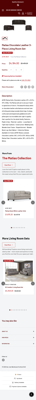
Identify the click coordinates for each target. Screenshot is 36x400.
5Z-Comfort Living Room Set (14, 287)
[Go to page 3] (14, 227)
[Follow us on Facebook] (3, 360)
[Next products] (33, 202)
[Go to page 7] (21, 227)
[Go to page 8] (22, 227)
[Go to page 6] (19, 227)
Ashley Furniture (10, 284)
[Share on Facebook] (21, 86)
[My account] (23, 13)
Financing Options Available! (12, 76)
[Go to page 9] (24, 227)
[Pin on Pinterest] (25, 86)
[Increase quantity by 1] (21, 70)
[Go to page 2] (13, 227)
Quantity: (5, 70)
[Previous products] (3, 202)
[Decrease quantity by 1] (11, 70)
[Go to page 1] (11, 227)
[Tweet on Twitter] (29, 86)
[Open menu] (3, 10)
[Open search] (19, 13)
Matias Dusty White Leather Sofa (15, 211)
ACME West (5, 57)
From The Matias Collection (18, 57)
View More (7, 165)
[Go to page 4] (16, 227)
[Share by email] (32, 86)
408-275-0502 (25, 80)
